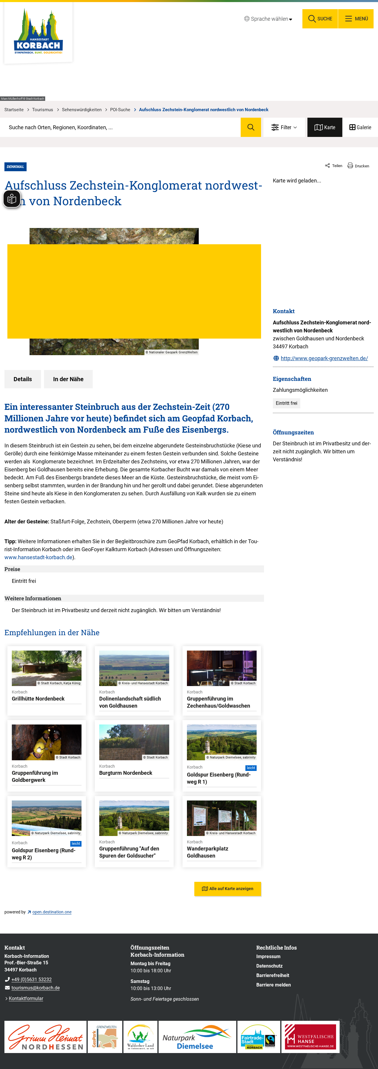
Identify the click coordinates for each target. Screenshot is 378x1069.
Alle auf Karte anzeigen (231, 888)
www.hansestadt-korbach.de (38, 557)
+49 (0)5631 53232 (28, 979)
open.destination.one (51, 912)
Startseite (14, 109)
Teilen (337, 166)
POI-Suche (120, 109)
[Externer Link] (45, 1037)
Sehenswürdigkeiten (82, 109)
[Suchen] (251, 127)
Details (23, 379)
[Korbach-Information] (63, 972)
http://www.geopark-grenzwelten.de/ (324, 358)
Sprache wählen (269, 19)
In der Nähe (68, 379)
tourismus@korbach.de (32, 988)
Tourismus (42, 109)
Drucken (362, 166)
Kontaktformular (26, 998)
